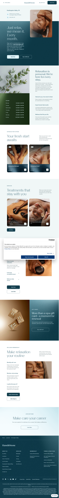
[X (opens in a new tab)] (8, 479)
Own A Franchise (5, 458)
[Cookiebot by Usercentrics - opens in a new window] (49, 240)
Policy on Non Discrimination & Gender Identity (50, 466)
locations (8, 437)
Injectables (18, 461)
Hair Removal (19, 463)
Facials (17, 456)
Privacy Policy (22, 479)
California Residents (48, 460)
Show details (49, 253)
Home (3, 437)
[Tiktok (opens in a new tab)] (15, 479)
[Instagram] (3, 479)
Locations (4, 456)
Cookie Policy (28, 479)
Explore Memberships (34, 453)
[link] (17, 158)
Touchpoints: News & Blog (7, 463)
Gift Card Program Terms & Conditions (49, 457)
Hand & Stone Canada (6, 469)
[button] (13, 261)
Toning (17, 458)
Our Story (4, 453)
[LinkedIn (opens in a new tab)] (10, 479)
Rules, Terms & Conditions (49, 462)
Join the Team (5, 461)
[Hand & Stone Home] (29, 2)
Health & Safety (5, 466)
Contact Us (4, 471)
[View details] (25, 170)
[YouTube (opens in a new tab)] (13, 479)
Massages (18, 453)
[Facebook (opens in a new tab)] (5, 479)
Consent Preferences (35, 479)
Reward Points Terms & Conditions (34, 457)
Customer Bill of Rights (48, 453)
